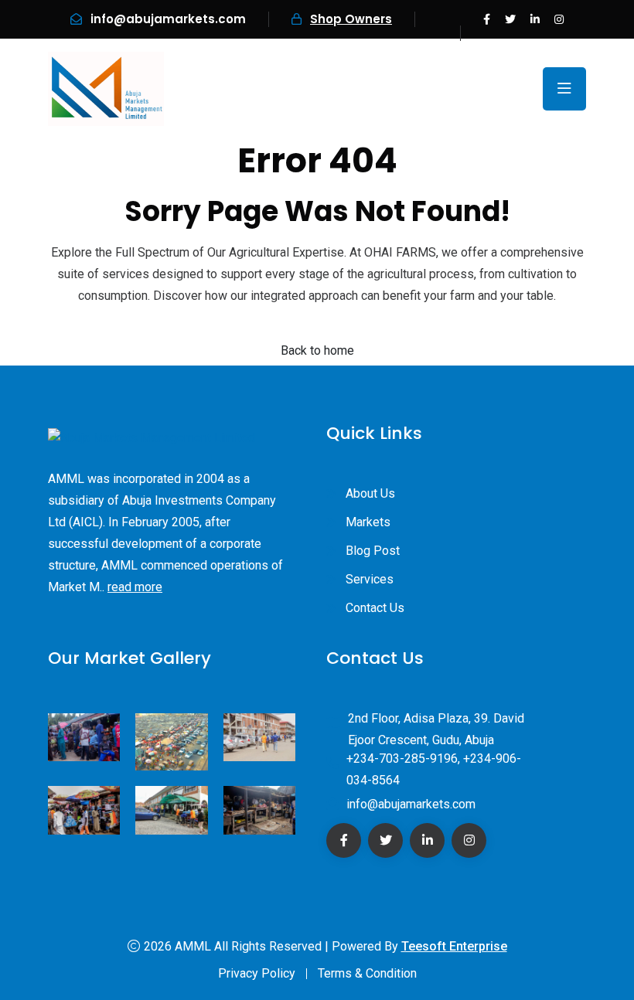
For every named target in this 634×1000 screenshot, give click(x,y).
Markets (368, 522)
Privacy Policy (256, 973)
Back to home (317, 350)
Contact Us (375, 607)
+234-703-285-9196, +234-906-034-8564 (433, 769)
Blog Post (373, 550)
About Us (370, 493)
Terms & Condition (367, 973)
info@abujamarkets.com (168, 19)
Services (370, 579)
